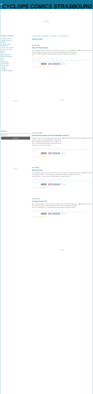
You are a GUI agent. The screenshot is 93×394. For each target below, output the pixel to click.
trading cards (4, 62)
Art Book (3, 42)
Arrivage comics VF (6, 38)
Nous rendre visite (6, 54)
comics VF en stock (6, 49)
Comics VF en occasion (7, 47)
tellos (2, 58)
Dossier (3, 51)
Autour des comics (6, 44)
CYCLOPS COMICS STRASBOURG (40, 36)
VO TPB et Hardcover (7, 70)
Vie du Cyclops (5, 63)
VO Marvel (4, 69)
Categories (53, 36)
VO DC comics (5, 65)
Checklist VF (4, 46)
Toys (2, 60)
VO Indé (3, 67)
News (2, 53)
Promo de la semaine (6, 56)
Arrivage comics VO (6, 40)
